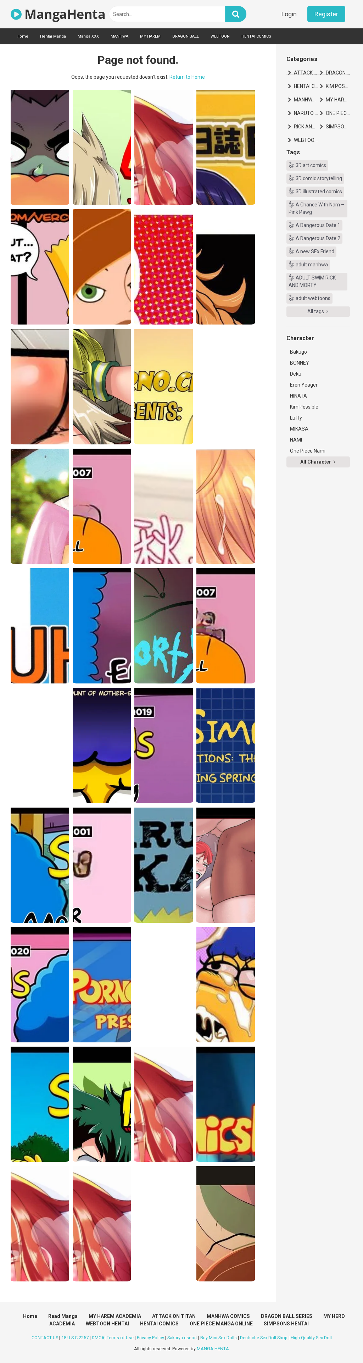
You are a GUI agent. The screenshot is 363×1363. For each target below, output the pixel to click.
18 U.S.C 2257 (75, 1337)
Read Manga (63, 1316)
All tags (316, 311)
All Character (316, 462)
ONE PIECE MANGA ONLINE (338, 113)
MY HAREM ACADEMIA (338, 99)
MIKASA (299, 429)
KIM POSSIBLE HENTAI (338, 86)
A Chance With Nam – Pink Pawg (316, 208)
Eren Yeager (304, 385)
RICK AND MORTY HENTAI (306, 126)
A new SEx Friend (315, 251)
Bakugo (298, 352)
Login (289, 14)
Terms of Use (120, 1337)
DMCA (98, 1337)
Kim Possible (304, 407)
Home (22, 36)
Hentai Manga (53, 36)
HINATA (298, 396)
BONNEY (299, 363)
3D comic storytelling (319, 178)
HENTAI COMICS (256, 36)
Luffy (296, 418)
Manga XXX (88, 36)
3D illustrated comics (319, 191)
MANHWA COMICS (306, 99)
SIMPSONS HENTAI (338, 126)
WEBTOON (220, 36)
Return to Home (187, 77)
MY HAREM (150, 36)
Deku (295, 374)
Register (326, 14)
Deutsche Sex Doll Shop (263, 1337)
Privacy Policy (150, 1337)
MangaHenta (63, 14)
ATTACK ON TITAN (306, 73)
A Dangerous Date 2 (318, 238)
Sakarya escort (182, 1337)
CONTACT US (45, 1337)
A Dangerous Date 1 (318, 225)
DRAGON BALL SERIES (338, 73)
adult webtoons (313, 298)
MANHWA (119, 36)
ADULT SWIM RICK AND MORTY (312, 281)
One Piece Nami (307, 451)
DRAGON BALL (185, 36)
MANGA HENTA (213, 1348)
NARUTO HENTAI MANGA (306, 113)
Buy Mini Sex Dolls (218, 1337)
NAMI (296, 440)
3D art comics (311, 165)
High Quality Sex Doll (311, 1337)
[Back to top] (339, 1341)
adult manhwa (312, 264)
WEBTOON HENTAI (306, 140)
